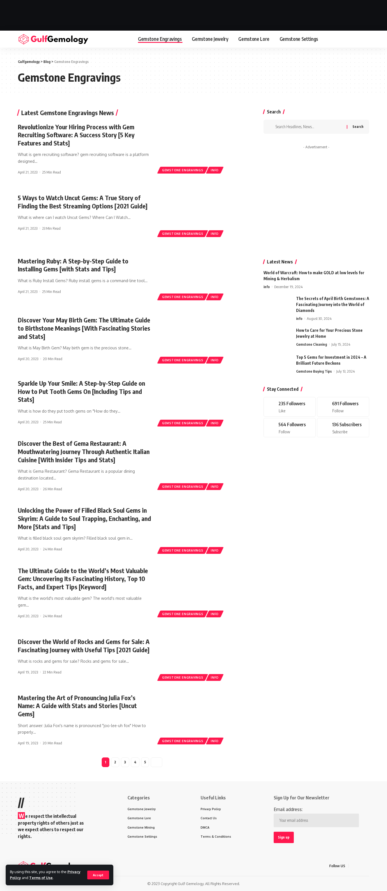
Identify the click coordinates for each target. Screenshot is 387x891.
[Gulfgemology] (53, 39)
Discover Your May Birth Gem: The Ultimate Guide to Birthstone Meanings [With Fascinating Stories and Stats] (84, 328)
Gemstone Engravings (182, 170)
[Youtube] (343, 427)
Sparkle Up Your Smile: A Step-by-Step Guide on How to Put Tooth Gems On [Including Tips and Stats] (81, 391)
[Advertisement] (193, 14)
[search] (365, 39)
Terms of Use (41, 877)
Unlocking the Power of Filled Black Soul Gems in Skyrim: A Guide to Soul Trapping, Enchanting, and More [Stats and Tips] (84, 518)
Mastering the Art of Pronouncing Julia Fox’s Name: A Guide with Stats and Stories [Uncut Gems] (77, 706)
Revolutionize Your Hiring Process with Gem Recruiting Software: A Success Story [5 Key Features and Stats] (76, 135)
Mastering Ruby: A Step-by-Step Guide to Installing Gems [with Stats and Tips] (73, 265)
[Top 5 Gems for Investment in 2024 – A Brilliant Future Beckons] (277, 364)
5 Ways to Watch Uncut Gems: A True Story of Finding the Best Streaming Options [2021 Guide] (83, 202)
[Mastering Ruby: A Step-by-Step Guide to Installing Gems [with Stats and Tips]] (203, 276)
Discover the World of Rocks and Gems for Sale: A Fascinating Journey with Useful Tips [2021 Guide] (84, 645)
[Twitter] (343, 407)
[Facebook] (289, 407)
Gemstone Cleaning (311, 344)
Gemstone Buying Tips (314, 371)
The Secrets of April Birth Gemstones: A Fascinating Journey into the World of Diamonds (332, 304)
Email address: (288, 809)
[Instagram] (289, 427)
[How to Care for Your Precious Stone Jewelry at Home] (277, 338)
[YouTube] (367, 866)
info (215, 170)
